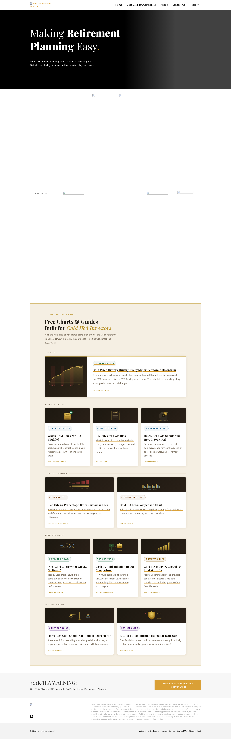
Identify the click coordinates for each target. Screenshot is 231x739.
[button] (197, 5)
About (164, 4)
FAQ (199, 731)
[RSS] (31, 716)
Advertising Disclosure (149, 731)
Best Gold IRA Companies (141, 4)
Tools (193, 4)
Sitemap (192, 731)
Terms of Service (168, 731)
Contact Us (178, 4)
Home (118, 4)
